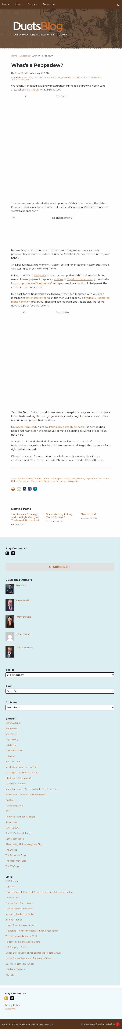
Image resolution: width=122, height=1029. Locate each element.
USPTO (28, 80)
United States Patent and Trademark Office (28, 958)
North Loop (70, 478)
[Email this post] (19, 489)
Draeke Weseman (25, 647)
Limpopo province (22, 283)
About (18, 4)
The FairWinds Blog (16, 855)
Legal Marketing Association (20, 925)
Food (58, 77)
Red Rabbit (32, 89)
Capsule (10, 886)
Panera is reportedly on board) (67, 427)
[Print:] (13, 488)
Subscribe (49, 4)
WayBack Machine (15, 969)
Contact (32, 4)
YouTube (10, 975)
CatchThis (11, 745)
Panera (80, 478)
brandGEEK (11, 734)
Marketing (95, 77)
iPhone (46, 478)
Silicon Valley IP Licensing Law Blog (24, 844)
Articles (39, 77)
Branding (49, 77)
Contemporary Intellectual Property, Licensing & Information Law (39, 892)
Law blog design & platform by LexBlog (98, 1024)
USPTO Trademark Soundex (20, 964)
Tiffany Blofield (23, 616)
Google (37, 478)
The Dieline (11, 849)
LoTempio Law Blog (16, 783)
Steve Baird (37, 481)
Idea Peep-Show (14, 761)
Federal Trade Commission (19, 903)
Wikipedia (40, 275)
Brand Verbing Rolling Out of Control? (59, 516)
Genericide (68, 77)
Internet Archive (14, 919)
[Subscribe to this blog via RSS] (7, 553)
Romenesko (12, 822)
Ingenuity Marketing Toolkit (20, 914)
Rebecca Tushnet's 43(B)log (20, 816)
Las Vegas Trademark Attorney (21, 772)
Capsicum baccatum (80, 279)
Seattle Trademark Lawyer (19, 833)
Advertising (24, 56)
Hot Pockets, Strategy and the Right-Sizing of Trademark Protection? (25, 517)
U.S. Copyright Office (16, 947)
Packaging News (14, 805)
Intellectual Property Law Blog (21, 767)
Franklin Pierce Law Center (19, 908)
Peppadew (91, 478)
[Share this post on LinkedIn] (35, 489)
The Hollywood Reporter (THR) (21, 936)
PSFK (8, 811)
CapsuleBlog (12, 739)
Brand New (11, 728)
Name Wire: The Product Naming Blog (26, 794)
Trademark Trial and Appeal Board (23, 941)
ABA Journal (12, 881)
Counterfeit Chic (14, 750)
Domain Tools (13, 897)
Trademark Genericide (55, 481)
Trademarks (17, 80)
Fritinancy (11, 756)
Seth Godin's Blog (15, 838)
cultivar (58, 279)
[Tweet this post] (24, 489)
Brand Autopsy (13, 723)
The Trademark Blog (16, 861)
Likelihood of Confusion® (19, 778)
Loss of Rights (82, 77)
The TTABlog (12, 866)
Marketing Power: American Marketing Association (32, 789)
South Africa (43, 283)
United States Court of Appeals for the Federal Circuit (33, 952)
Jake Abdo (21, 585)
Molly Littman (23, 634)
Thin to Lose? (88, 514)
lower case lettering (38, 297)
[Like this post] (30, 489)
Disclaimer (10, 1008)
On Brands (11, 800)
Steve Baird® (21, 73)
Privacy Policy (12, 1005)
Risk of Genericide (20, 481)
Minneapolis (57, 478)
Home (6, 4)
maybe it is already (26, 427)
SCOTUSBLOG (13, 827)
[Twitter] (13, 553)
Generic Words (24, 478)
